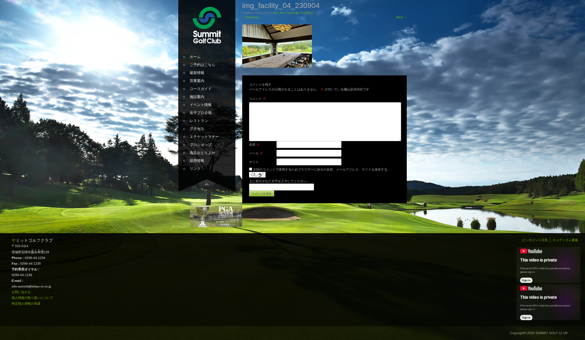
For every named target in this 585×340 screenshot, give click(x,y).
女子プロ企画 (201, 113)
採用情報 (197, 161)
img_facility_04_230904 (300, 12)
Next (401, 17)
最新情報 (197, 73)
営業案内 (197, 81)
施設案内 (197, 97)
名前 (254, 144)
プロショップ (201, 145)
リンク (195, 169)
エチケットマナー (204, 137)
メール (256, 153)
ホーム (195, 57)
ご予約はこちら (202, 65)
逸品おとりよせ (202, 153)
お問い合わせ (21, 292)
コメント (257, 98)
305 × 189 (278, 12)
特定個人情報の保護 (26, 303)
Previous (250, 17)
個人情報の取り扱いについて (32, 298)
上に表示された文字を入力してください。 (279, 181)
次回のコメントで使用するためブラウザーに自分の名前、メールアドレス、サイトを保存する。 (322, 169)
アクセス (197, 129)
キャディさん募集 (565, 240)
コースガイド (201, 89)
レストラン (199, 121)
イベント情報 (201, 105)
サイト (254, 162)
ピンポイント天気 (535, 240)
